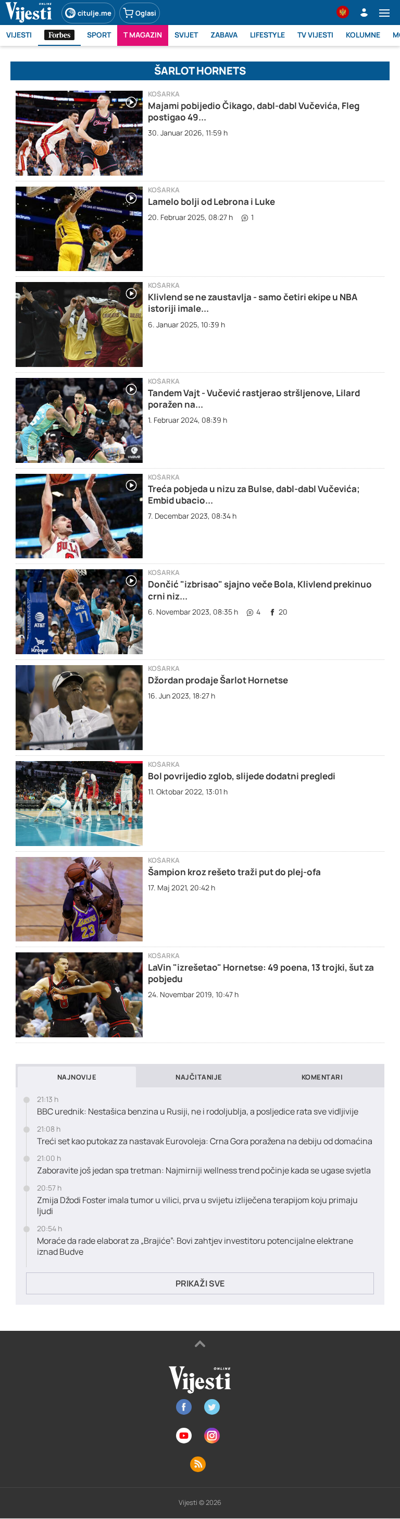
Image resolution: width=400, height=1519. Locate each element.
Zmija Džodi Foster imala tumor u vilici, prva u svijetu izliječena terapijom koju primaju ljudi (197, 1206)
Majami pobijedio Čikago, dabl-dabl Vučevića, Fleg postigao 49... (253, 111)
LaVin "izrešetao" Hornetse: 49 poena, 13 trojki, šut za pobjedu (261, 973)
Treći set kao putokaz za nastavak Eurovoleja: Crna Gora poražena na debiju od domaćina (204, 1141)
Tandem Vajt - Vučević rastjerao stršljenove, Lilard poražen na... (254, 398)
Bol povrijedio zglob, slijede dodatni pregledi (241, 776)
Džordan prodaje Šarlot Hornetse (218, 680)
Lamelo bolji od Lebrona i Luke (211, 201)
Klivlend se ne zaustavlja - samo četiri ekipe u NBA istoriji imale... (252, 302)
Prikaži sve (200, 1283)
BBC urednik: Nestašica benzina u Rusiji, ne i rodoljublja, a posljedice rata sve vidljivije (197, 1111)
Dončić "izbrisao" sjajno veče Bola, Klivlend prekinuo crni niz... (260, 590)
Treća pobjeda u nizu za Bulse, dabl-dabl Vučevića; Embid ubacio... (254, 494)
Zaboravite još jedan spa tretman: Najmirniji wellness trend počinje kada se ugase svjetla (204, 1170)
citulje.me (94, 13)
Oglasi (145, 13)
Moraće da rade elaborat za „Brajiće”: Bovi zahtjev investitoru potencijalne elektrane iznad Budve (195, 1246)
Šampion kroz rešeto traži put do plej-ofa (234, 872)
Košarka (164, 94)
